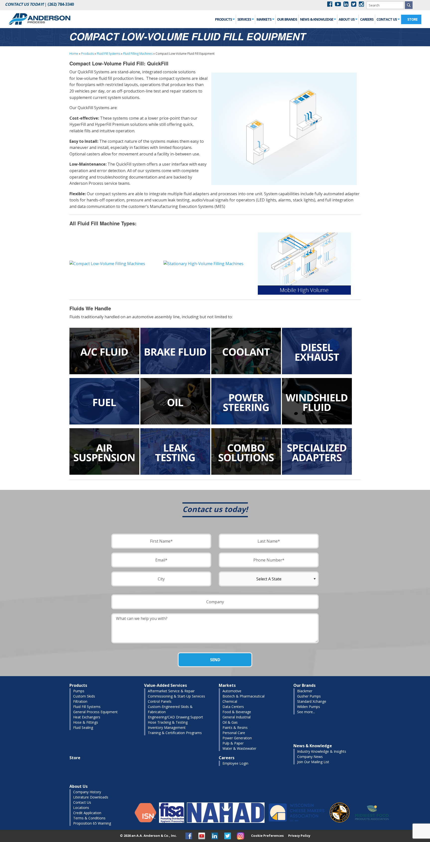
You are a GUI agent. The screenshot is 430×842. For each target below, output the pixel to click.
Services (244, 19)
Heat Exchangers (86, 717)
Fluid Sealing (83, 727)
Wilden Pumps (308, 706)
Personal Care (233, 732)
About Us (347, 19)
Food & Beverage (236, 711)
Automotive (231, 691)
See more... (306, 711)
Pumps (78, 691)
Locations (81, 807)
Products (223, 19)
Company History (87, 792)
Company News (310, 756)
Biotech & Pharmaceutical (243, 696)
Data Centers (233, 706)
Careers (367, 19)
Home (73, 53)
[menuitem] (225, 19)
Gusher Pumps (309, 696)
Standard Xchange (311, 701)
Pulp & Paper (233, 743)
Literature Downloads (90, 797)
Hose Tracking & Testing (168, 722)
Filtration (80, 701)
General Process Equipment (95, 711)
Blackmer (304, 691)
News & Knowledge (316, 19)
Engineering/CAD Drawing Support (175, 717)
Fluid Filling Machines (138, 53)
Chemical (229, 701)
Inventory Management (167, 727)
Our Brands (287, 19)
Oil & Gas (230, 722)
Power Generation (237, 738)
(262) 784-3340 (61, 4)
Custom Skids (84, 696)
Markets (264, 19)
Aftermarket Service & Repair (171, 691)
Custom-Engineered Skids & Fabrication (170, 709)
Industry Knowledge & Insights (321, 751)
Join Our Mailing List (313, 761)
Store (412, 19)
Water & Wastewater (239, 748)
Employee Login (235, 763)
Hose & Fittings (85, 722)
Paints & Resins (235, 727)
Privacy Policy (299, 835)
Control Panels (159, 701)
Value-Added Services (165, 685)
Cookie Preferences (267, 835)
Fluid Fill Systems (108, 53)
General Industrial (236, 717)
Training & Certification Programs (175, 732)
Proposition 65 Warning (92, 823)
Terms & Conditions (89, 818)
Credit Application (87, 812)
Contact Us (386, 19)
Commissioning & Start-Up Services (176, 696)
